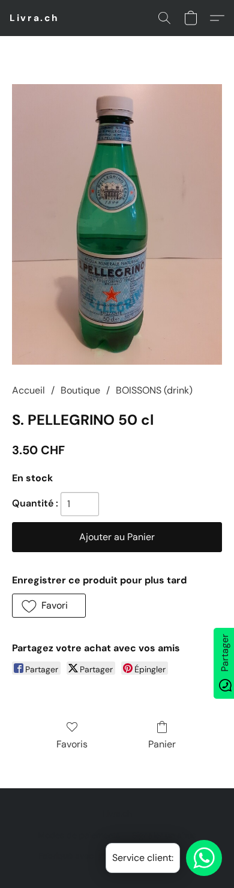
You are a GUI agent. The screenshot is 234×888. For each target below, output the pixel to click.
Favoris (72, 744)
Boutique (80, 390)
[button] (34, 18)
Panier (162, 744)
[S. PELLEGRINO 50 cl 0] (117, 224)
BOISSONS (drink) (154, 390)
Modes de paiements (79, 835)
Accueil (28, 390)
